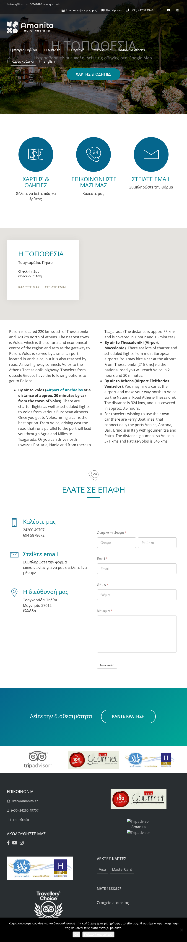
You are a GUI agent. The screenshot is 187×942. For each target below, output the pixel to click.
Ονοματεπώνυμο (111, 532)
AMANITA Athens (132, 50)
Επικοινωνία (102, 50)
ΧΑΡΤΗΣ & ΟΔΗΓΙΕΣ (93, 74)
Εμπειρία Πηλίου (23, 50)
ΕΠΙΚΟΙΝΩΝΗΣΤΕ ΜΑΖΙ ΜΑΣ (94, 182)
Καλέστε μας (28, 287)
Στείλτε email (56, 287)
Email (102, 558)
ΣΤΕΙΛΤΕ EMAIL (151, 179)
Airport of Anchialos (64, 390)
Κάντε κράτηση (23, 61)
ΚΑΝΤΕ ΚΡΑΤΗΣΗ (128, 716)
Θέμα (102, 584)
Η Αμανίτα (52, 50)
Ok (76, 934)
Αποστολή (107, 665)
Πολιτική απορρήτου (98, 934)
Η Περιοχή (76, 50)
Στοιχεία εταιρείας (113, 902)
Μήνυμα (104, 610)
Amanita (138, 826)
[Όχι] (181, 930)
